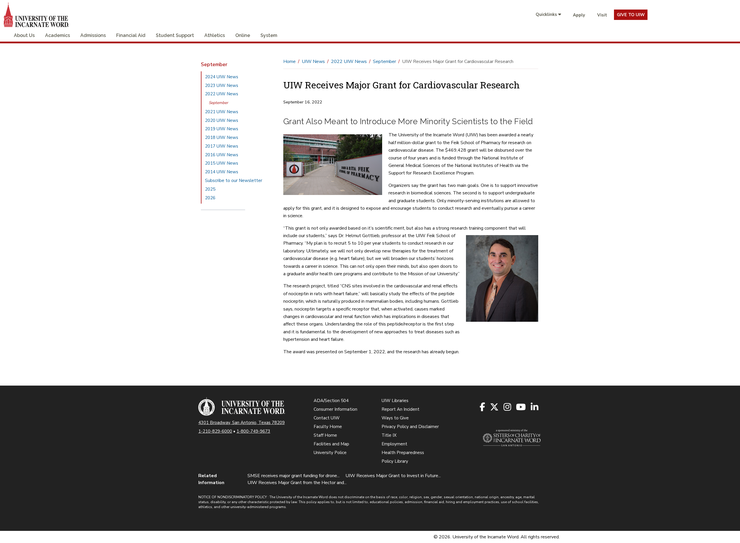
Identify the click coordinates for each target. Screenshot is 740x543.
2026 (210, 198)
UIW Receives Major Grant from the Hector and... (297, 482)
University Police (330, 452)
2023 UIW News (221, 85)
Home (289, 61)
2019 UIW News (221, 129)
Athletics (214, 35)
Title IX (389, 435)
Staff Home (325, 435)
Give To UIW (631, 15)
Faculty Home (328, 426)
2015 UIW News (221, 163)
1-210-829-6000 (215, 431)
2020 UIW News (221, 120)
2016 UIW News (221, 155)
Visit (602, 15)
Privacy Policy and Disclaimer (410, 426)
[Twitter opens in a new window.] (495, 407)
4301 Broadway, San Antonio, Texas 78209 (241, 422)
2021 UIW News (221, 112)
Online (242, 35)
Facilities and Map (331, 444)
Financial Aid (130, 35)
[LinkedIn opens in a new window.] (535, 407)
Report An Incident (400, 409)
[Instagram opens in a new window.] (507, 407)
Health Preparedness (403, 452)
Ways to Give (395, 418)
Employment (394, 444)
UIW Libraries (395, 400)
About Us (24, 35)
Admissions (93, 35)
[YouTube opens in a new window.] (521, 407)
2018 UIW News (221, 137)
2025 (210, 189)
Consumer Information (335, 409)
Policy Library (395, 461)
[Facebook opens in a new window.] (482, 407)
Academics (57, 35)
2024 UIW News (221, 77)
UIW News (313, 61)
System (268, 35)
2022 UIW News (221, 94)
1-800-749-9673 (253, 431)
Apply (579, 15)
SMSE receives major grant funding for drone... (293, 476)
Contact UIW (327, 418)
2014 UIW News (221, 172)
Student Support (175, 35)
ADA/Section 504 (331, 400)
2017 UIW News (221, 146)
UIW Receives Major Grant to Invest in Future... (393, 476)
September (218, 102)
